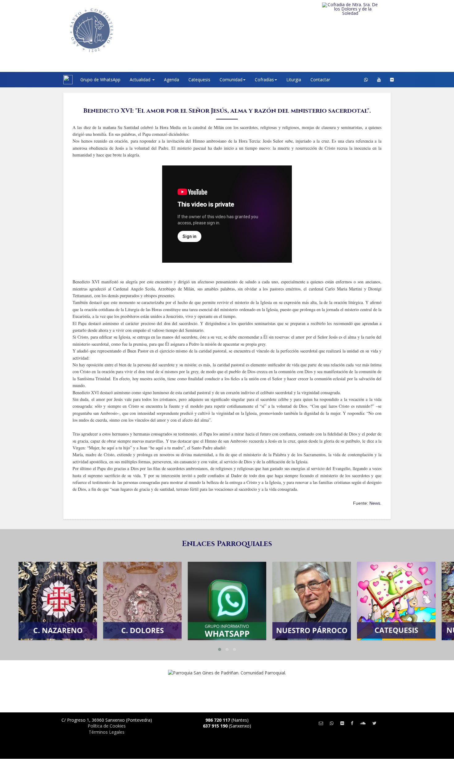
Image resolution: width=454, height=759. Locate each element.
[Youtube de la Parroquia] (378, 79)
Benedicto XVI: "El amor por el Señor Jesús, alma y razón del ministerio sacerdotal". (227, 110)
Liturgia (293, 79)
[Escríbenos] (321, 723)
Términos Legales (106, 732)
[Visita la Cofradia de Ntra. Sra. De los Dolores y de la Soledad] (362, 8)
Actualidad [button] (141, 79)
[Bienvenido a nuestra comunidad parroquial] (55, 79)
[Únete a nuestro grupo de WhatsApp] (365, 79)
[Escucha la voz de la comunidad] (363, 723)
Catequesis (199, 79)
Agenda (171, 79)
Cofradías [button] (264, 79)
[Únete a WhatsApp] (332, 723)
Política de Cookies (107, 726)
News (374, 503)
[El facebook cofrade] (352, 723)
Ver (58, 591)
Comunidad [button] (231, 79)
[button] (219, 649)
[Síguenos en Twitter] (374, 723)
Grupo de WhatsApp (100, 79)
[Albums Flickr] (391, 79)
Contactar (320, 79)
